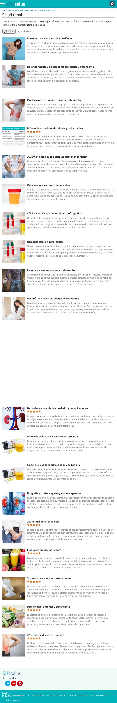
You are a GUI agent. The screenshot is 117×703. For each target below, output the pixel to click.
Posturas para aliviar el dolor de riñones (50, 38)
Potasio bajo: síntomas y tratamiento (48, 606)
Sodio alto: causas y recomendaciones (49, 578)
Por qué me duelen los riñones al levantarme (53, 298)
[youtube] (13, 683)
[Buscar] (113, 3)
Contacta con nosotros (56, 695)
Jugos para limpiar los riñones (44, 550)
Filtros (11, 31)
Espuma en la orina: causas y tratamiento (51, 270)
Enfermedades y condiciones (21, 10)
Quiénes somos (38, 695)
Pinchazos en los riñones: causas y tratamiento (54, 100)
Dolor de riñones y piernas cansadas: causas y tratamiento (60, 67)
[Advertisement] (59, 365)
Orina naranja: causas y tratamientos (48, 185)
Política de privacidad (99, 695)
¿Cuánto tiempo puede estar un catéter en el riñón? (57, 157)
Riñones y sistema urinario (45, 10)
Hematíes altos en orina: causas (45, 242)
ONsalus (5, 10)
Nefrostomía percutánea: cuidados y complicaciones (57, 408)
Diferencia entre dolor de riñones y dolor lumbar (55, 128)
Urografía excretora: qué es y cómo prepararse (54, 493)
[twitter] (7, 683)
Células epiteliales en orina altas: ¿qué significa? (55, 213)
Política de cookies (12, 700)
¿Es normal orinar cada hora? (44, 521)
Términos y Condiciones (78, 695)
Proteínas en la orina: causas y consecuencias (53, 436)
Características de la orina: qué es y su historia (53, 465)
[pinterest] (20, 683)
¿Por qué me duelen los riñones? (46, 635)
